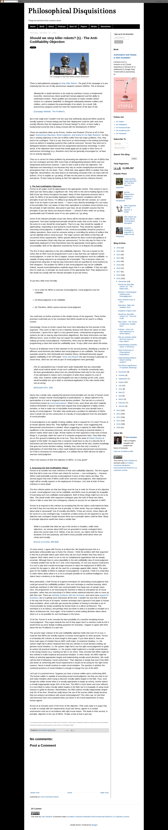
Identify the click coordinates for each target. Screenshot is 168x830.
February (122, 403)
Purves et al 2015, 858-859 (46, 542)
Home (32, 26)
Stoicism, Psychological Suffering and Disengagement (127, 294)
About (51, 26)
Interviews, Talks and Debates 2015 (126, 306)
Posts (118, 144)
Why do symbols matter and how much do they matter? (127, 339)
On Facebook (121, 133)
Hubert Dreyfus (95, 438)
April (120, 396)
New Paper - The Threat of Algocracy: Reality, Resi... (127, 324)
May (120, 392)
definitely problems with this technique (68, 595)
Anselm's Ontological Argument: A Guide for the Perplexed (125, 232)
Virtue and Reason (70, 357)
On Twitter (120, 122)
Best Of (73, 26)
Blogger (94, 825)
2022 (118, 255)
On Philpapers (121, 125)
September (123, 379)
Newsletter (106, 26)
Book (42, 26)
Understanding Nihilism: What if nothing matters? (127, 360)
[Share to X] (70, 730)
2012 (118, 417)
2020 (118, 261)
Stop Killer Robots (69, 83)
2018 (118, 268)
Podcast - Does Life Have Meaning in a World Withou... (126, 331)
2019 (118, 265)
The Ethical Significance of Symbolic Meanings (127, 367)
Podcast (62, 26)
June (121, 389)
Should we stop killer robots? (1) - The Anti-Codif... (127, 316)
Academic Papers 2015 (127, 311)
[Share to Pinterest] (73, 730)
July (120, 386)
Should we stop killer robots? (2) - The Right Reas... (126, 287)
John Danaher (131, 437)
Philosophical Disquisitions (72, 10)
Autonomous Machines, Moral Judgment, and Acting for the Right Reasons (68, 135)
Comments (120, 148)
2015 (118, 278)
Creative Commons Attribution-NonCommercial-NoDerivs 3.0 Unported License (98, 817)
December (123, 281)
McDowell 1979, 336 (43, 388)
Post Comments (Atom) (50, 797)
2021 (118, 258)
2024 (118, 248)
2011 (118, 421)
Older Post (104, 793)
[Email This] (66, 730)
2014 (118, 410)
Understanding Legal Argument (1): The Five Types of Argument (126, 183)
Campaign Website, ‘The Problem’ (49, 111)
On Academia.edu (123, 130)
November (123, 372)
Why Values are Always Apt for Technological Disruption (130, 220)
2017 (118, 272)
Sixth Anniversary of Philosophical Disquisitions (125, 352)
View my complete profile (123, 451)
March (121, 399)
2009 (118, 427)
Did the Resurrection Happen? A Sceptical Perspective (125, 196)
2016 (118, 275)
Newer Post (34, 793)
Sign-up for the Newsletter (123, 34)
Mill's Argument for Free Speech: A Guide (130, 209)
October (122, 375)
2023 (118, 251)
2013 (118, 414)
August (121, 382)
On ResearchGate (123, 128)
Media (94, 26)
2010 (118, 424)
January (122, 406)
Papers (84, 26)
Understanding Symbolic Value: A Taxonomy (127, 346)
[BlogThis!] (68, 730)
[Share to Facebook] (72, 730)
